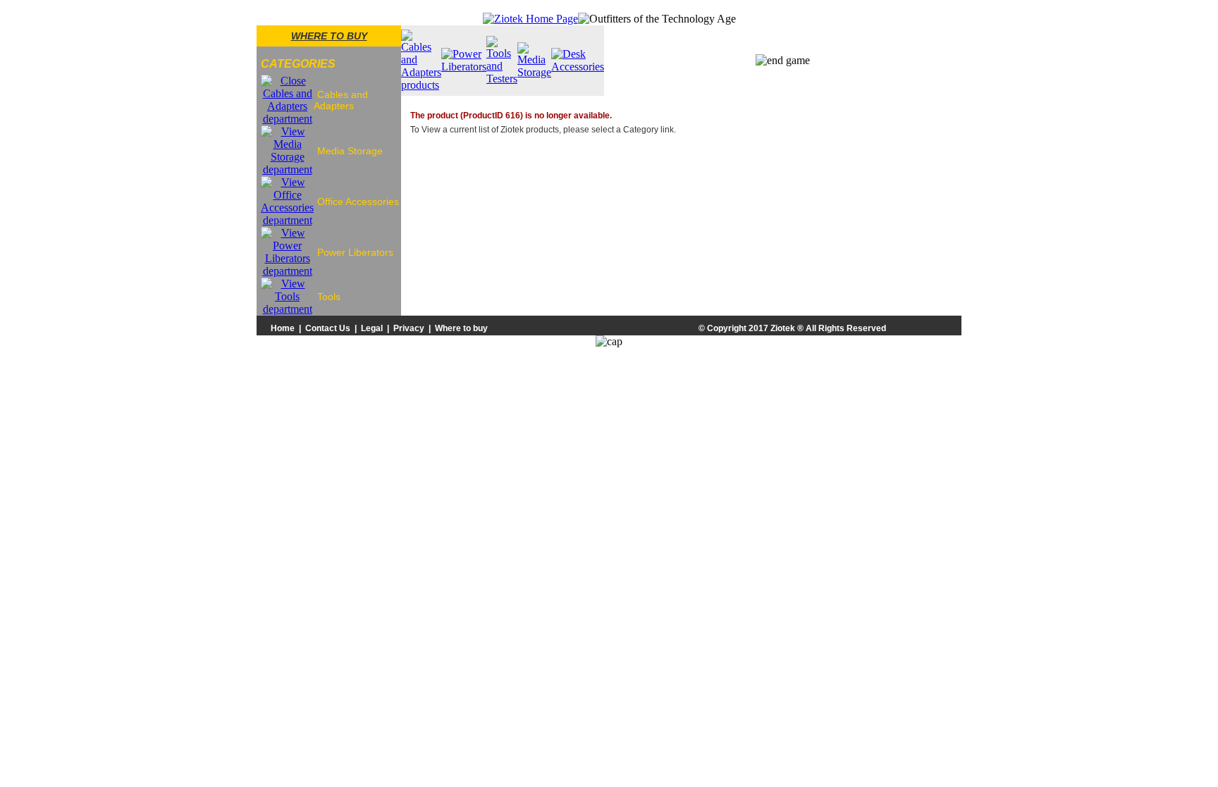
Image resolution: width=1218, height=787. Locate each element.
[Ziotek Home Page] (530, 19)
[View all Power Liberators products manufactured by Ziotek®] (463, 67)
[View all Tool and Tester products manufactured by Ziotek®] (501, 79)
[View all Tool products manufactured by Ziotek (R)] (287, 309)
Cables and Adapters (341, 100)
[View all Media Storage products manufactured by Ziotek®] (534, 72)
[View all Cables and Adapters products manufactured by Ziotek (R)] (287, 119)
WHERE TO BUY (329, 36)
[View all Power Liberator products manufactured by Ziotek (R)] (287, 271)
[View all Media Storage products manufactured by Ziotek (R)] (287, 169)
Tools (328, 296)
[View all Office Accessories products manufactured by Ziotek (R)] (287, 220)
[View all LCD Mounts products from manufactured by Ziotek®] (577, 67)
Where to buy (461, 328)
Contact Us (327, 328)
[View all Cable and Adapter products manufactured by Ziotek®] (421, 85)
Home (283, 328)
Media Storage (350, 150)
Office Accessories (358, 201)
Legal (372, 328)
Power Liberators (355, 252)
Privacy (408, 328)
